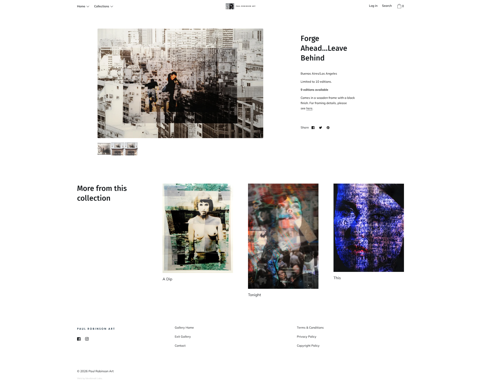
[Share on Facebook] (313, 127)
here (309, 108)
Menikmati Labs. (94, 378)
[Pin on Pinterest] (328, 127)
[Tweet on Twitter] (320, 127)
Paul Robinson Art (101, 371)
